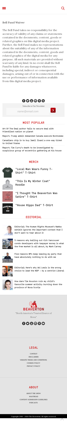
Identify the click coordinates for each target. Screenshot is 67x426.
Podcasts (33, 403)
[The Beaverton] (33, 8)
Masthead (33, 396)
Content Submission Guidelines (33, 399)
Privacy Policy (33, 366)
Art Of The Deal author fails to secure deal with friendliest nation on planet (28, 130)
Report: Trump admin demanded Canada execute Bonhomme (32, 136)
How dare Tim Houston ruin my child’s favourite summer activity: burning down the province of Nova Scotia (38, 284)
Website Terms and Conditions (33, 360)
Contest (33, 354)
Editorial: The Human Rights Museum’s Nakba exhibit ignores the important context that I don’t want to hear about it (38, 229)
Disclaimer (34, 357)
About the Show (33, 393)
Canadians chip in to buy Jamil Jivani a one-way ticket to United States (32, 141)
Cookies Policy (33, 363)
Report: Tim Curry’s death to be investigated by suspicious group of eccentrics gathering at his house (31, 149)
